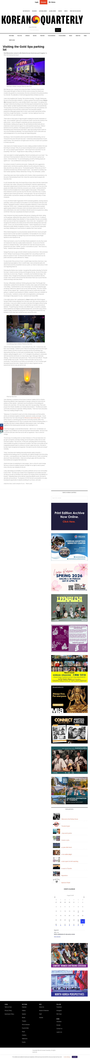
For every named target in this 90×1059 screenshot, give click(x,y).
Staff (40, 1014)
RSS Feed (59, 1014)
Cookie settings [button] (67, 1056)
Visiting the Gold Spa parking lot (23, 48)
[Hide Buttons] (0, 433)
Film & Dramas (26, 1024)
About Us (41, 1007)
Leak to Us (59, 1032)
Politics (24, 1010)
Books (23, 1017)
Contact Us (59, 1028)
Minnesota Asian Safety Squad (32, 417)
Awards (41, 1017)
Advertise (58, 1021)
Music (23, 1031)
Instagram (59, 1010)
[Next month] (84, 897)
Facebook (59, 1007)
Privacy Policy (8, 1010)
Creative (24, 1035)
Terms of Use (8, 1007)
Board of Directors (44, 1010)
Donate (43, 2)
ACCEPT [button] (74, 1056)
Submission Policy (9, 1014)
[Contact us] (1, 431)
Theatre (24, 1021)
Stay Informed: (32, 27)
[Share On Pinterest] (1, 428)
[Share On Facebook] (1, 425)
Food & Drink (25, 1028)
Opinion (24, 1014)
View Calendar (57, 936)
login (36, 2)
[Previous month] (55, 897)
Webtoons (24, 1038)
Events (24, 1042)
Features (24, 1007)
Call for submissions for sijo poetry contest (64, 934)
